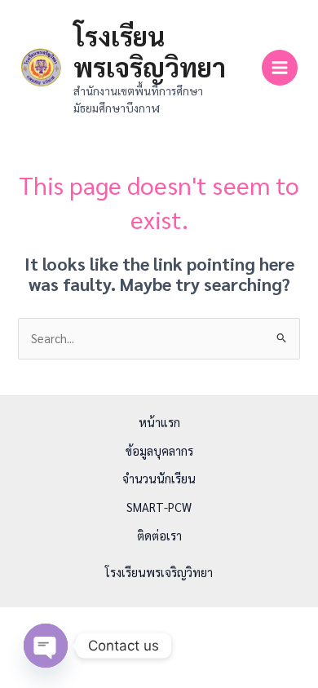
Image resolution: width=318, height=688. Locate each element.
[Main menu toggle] (280, 68)
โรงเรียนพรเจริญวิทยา (149, 51)
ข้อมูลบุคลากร (159, 450)
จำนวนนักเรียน (159, 478)
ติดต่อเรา (159, 535)
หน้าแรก (159, 422)
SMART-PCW (159, 506)
